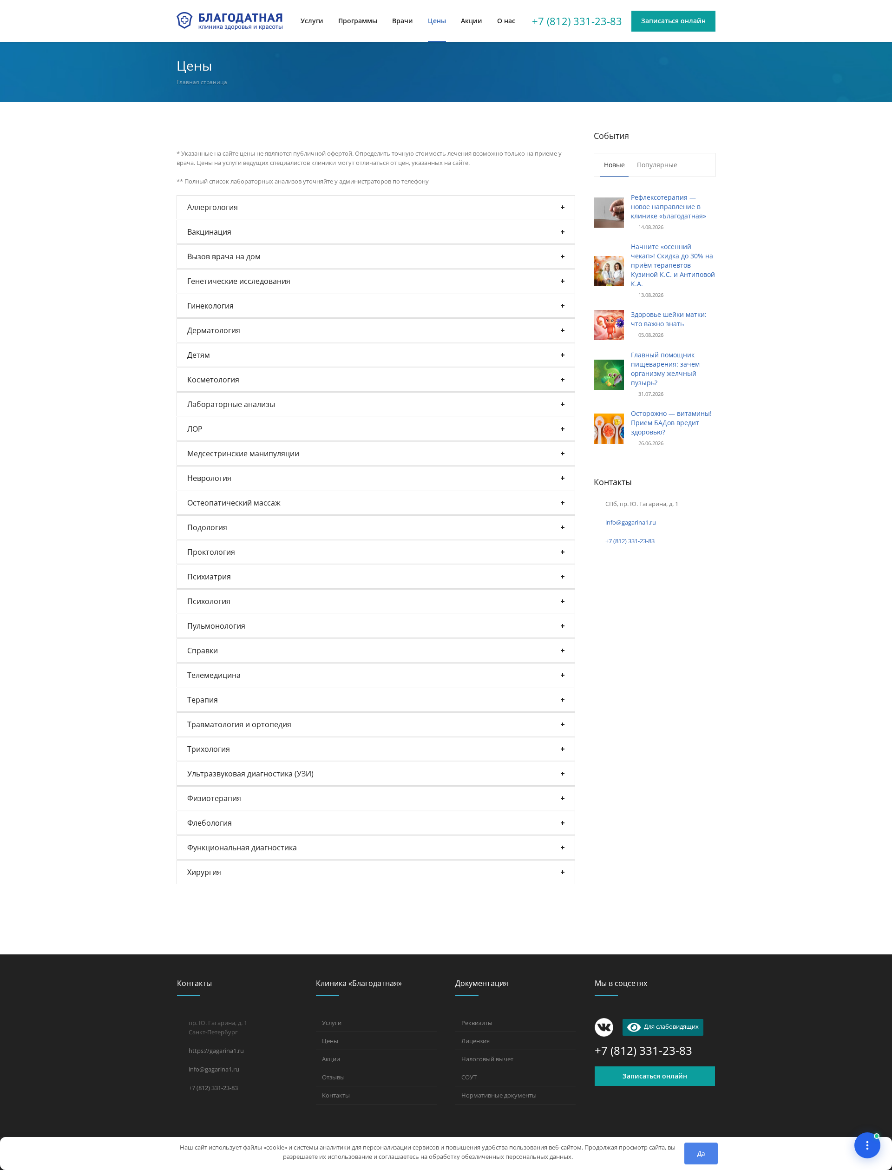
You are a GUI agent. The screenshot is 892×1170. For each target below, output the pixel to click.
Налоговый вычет (487, 1059)
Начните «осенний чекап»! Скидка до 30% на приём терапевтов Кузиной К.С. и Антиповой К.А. (673, 265)
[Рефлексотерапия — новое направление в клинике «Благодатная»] (609, 211)
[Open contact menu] (867, 1145)
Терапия (202, 700)
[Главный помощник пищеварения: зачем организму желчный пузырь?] (609, 373)
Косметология (213, 380)
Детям (198, 355)
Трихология (208, 749)
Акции (331, 1059)
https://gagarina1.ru (216, 1050)
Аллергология (212, 207)
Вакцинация (209, 232)
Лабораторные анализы (231, 404)
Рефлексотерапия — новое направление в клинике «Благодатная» (668, 206)
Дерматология (213, 330)
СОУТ (469, 1077)
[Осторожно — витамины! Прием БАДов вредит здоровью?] (609, 427)
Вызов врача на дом (224, 256)
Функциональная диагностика (242, 847)
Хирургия (204, 872)
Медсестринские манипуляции (243, 453)
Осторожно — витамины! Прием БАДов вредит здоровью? (671, 422)
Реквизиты (476, 1023)
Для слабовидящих (670, 1026)
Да (701, 1153)
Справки (202, 650)
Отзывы (333, 1077)
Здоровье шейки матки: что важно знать (669, 319)
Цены (330, 1041)
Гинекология (210, 306)
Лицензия (475, 1041)
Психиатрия (209, 577)
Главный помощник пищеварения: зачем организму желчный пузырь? (665, 368)
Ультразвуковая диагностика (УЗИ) (250, 774)
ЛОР (195, 429)
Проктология (211, 552)
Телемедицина (214, 675)
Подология (207, 527)
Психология (208, 601)
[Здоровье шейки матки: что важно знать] (609, 324)
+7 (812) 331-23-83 (577, 21)
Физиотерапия (214, 798)
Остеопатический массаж (234, 503)
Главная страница (202, 82)
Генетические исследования (238, 281)
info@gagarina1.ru (630, 522)
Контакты (336, 1095)
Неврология (209, 478)
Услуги (331, 1023)
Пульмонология (216, 626)
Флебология (209, 823)
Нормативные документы (499, 1095)
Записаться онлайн (655, 1075)
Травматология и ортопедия (239, 724)
